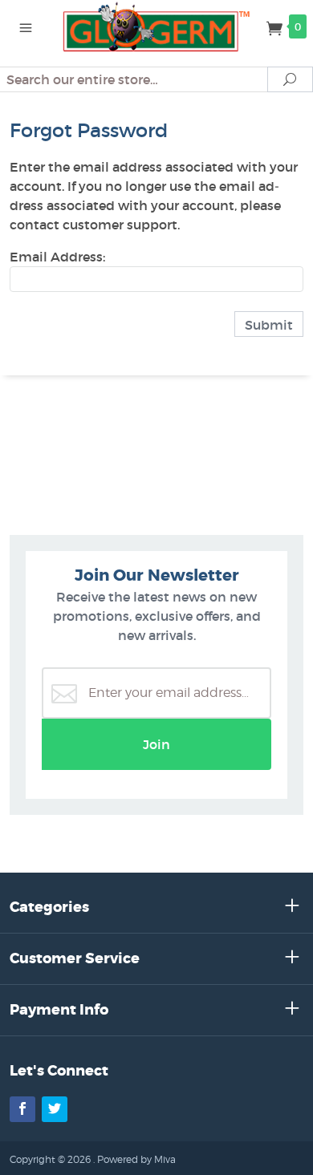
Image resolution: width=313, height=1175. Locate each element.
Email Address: (57, 257)
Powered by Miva (136, 1159)
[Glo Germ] (156, 26)
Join (156, 744)
